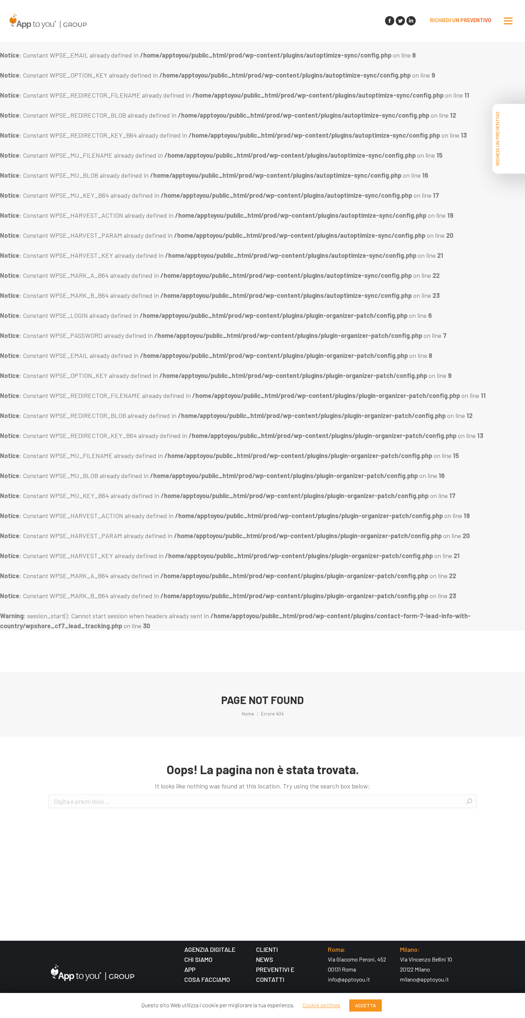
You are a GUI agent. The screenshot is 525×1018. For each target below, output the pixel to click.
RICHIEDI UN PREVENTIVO (497, 139)
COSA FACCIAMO (207, 979)
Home (248, 714)
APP (189, 969)
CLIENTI (267, 949)
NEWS (264, 959)
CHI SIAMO (198, 959)
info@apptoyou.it (349, 979)
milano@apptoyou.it (424, 979)
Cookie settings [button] (321, 1005)
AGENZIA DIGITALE (209, 949)
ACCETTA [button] (365, 1005)
